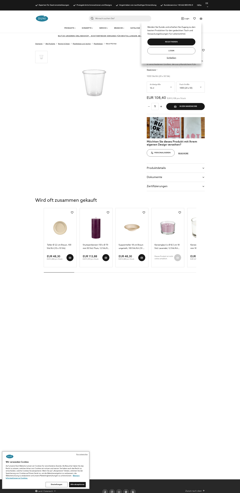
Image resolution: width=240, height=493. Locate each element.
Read (151, 70)
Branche (118, 28)
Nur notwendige (82, 454)
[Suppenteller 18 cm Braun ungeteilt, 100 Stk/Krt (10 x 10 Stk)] (132, 227)
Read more (183, 153)
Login (171, 51)
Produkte (69, 28)
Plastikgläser (98, 44)
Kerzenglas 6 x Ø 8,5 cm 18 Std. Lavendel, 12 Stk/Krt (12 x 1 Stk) (167, 247)
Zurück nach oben (193, 491)
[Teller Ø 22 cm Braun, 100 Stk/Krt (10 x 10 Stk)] (60, 227)
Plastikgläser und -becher (82, 44)
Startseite (38, 44)
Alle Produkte (50, 44)
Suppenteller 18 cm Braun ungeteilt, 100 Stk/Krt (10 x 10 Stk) (131, 247)
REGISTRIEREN (171, 42)
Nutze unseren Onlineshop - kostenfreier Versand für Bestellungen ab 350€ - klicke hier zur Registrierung (120, 36)
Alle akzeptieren (77, 485)
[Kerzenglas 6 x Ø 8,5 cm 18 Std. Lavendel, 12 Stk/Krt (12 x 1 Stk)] (167, 227)
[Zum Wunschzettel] (194, 18)
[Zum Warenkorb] (201, 18)
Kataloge (135, 28)
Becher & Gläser (64, 44)
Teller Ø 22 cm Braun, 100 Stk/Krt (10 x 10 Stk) (59, 247)
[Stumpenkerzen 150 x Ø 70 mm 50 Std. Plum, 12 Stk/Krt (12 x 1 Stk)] (96, 227)
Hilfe (199, 5)
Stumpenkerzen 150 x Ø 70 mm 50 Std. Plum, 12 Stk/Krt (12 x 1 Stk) (96, 247)
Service (102, 28)
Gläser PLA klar (111, 44)
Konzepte (87, 28)
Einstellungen (56, 485)
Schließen (171, 58)
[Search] (92, 18)
